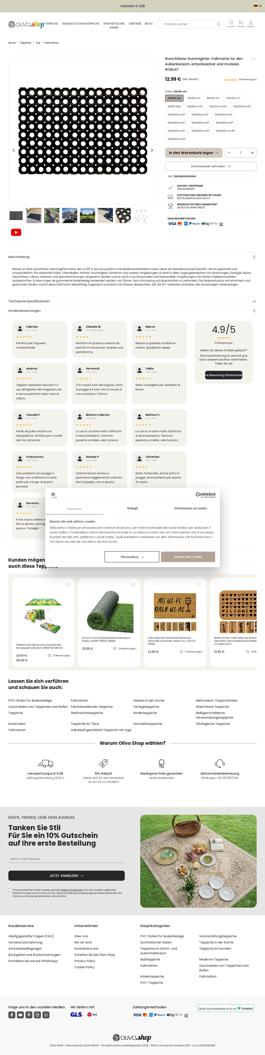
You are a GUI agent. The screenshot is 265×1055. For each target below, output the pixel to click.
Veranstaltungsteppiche (80, 24)
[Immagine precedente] (14, 150)
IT (256, 6)
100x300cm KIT (176, 114)
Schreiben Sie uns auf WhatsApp (33, 961)
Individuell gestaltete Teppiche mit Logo (101, 730)
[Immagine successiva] (152, 150)
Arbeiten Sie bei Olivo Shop (94, 955)
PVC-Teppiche (151, 982)
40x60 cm (174, 98)
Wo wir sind (82, 942)
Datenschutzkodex (71, 890)
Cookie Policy (84, 967)
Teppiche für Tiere (85, 724)
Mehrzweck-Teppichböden (217, 700)
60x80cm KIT (195, 106)
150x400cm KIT (200, 122)
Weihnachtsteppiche (87, 713)
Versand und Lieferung (25, 942)
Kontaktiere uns (86, 948)
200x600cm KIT (177, 139)
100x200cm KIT (242, 106)
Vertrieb (135, 24)
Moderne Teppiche (213, 959)
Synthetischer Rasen (114, 25)
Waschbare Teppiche (212, 706)
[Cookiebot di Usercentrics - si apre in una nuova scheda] (199, 495)
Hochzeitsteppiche (147, 724)
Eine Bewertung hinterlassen (223, 375)
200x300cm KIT (201, 130)
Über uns (81, 936)
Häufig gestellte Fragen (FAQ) (31, 936)
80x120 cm (213, 98)
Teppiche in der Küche (216, 942)
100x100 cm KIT (218, 106)
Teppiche (52, 24)
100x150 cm (233, 98)
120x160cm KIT (200, 114)
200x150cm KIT (176, 130)
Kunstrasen (17, 724)
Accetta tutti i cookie (188, 556)
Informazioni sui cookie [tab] (191, 508)
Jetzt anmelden (64, 875)
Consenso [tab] (74, 508)
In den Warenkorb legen (191, 152)
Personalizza (130, 556)
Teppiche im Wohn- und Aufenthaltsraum (158, 950)
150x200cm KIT (223, 114)
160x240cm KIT (224, 122)
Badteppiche (150, 959)
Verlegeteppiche (146, 706)
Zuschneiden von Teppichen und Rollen (38, 706)
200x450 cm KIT (225, 130)
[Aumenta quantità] (252, 152)
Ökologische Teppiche (213, 724)
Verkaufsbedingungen (25, 948)
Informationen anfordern (208, 166)
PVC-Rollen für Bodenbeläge (30, 700)
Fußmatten (79, 700)
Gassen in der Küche (148, 700)
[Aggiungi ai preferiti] (253, 59)
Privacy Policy (84, 961)
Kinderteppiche (145, 713)
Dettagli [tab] (132, 508)
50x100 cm (194, 98)
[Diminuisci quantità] (229, 152)
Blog (149, 24)
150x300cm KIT (176, 122)
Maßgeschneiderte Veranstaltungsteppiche (214, 715)
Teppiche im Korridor (215, 948)
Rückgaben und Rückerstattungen (34, 955)
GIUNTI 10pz (174, 106)
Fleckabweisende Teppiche (92, 706)
